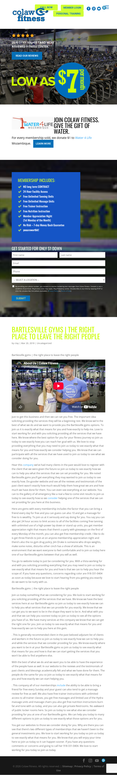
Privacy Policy (53, 291)
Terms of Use (66, 291)
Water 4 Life (83, 138)
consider (53, 498)
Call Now (46, 7)
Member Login (72, 7)
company (28, 465)
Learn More (43, 143)
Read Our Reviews (27, 55)
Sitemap (67, 766)
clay (17, 343)
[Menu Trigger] (107, 7)
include (61, 685)
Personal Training (68, 13)
